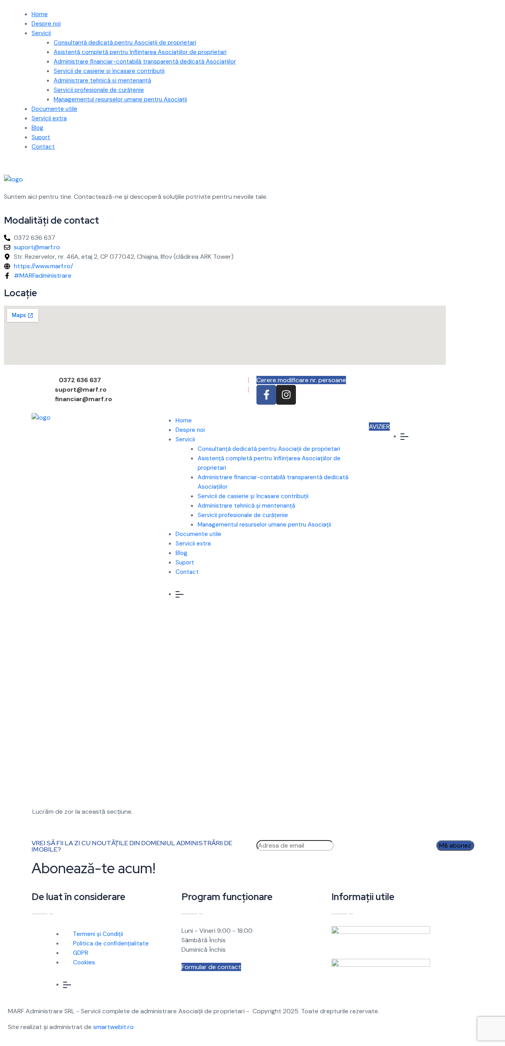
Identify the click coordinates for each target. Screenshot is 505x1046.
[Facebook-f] (266, 395)
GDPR (80, 953)
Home (40, 14)
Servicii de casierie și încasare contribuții (109, 71)
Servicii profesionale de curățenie (99, 90)
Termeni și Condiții (98, 934)
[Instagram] (286, 395)
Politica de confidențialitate (111, 943)
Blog (37, 128)
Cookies (84, 962)
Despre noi (46, 24)
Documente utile (54, 109)
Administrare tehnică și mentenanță (102, 80)
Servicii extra (49, 118)
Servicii (41, 33)
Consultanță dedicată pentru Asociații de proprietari (125, 43)
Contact (43, 147)
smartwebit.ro (113, 1027)
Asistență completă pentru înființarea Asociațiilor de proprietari (140, 52)
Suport (41, 137)
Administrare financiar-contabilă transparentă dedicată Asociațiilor (145, 61)
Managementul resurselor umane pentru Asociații (120, 99)
